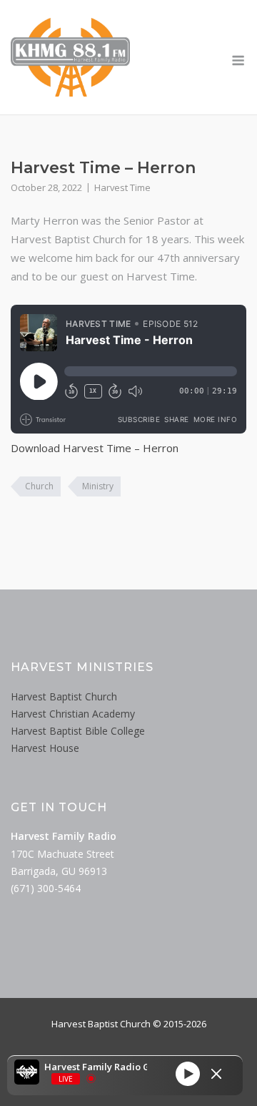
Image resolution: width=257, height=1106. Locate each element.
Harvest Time (122, 187)
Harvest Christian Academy (73, 713)
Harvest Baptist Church (64, 696)
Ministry (98, 486)
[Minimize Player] (216, 1073)
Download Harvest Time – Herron (94, 448)
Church (39, 486)
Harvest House (45, 748)
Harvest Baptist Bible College (78, 731)
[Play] (187, 1074)
